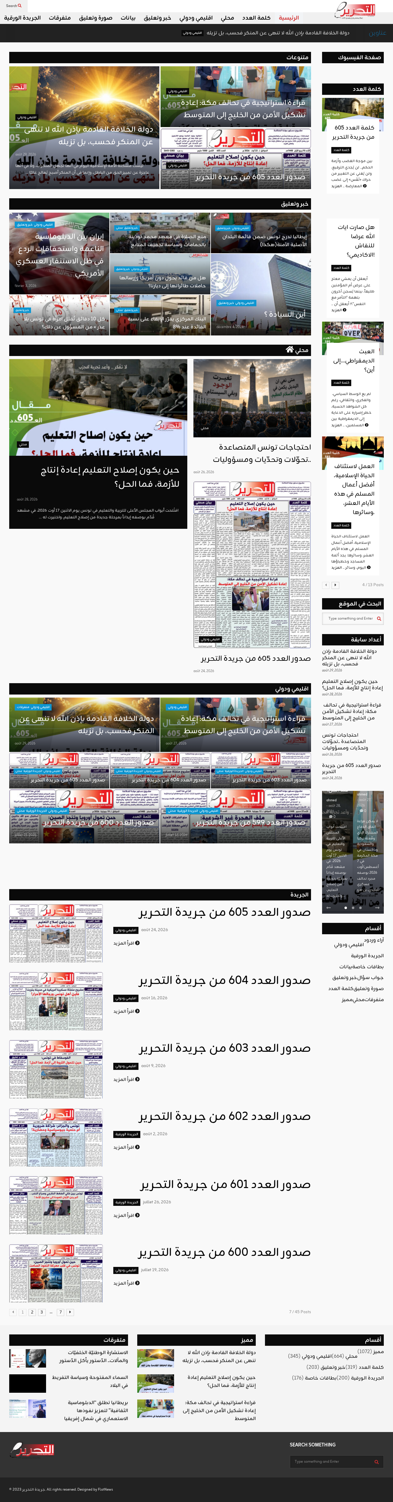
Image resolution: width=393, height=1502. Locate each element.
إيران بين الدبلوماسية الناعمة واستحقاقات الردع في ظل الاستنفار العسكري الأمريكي (60, 255)
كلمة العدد (256, 18)
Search (12, 6)
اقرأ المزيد (124, 943)
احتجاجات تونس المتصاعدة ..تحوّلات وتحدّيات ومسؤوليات (262, 454)
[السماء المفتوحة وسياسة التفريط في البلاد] (27, 1383)
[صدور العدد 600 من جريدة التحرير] (56, 1273)
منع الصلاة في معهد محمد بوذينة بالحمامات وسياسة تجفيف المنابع (167, 241)
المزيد (337, 310)
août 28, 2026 (27, 499)
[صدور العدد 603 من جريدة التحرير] (56, 1069)
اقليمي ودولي (196, 18)
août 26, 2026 (203, 472)
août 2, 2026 (155, 1134)
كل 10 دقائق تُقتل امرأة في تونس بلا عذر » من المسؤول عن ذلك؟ (64, 323)
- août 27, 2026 (333, 802)
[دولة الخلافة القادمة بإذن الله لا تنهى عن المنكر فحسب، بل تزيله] (155, 1358)
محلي (227, 18)
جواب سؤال (370, 978)
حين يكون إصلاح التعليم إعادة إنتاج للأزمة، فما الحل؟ (352, 685)
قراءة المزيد (21, 176)
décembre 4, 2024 (229, 327)
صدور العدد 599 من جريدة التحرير (250, 823)
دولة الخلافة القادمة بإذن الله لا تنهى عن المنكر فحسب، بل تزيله (206, 33)
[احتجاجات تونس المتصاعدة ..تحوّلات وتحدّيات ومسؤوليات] (252, 398)
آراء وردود (374, 940)
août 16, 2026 (154, 998)
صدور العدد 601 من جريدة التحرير (226, 1185)
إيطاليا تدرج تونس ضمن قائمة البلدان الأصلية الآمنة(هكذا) (264, 241)
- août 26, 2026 (364, 791)
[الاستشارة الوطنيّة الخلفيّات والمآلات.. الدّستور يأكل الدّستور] (27, 1358)
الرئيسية (289, 18)
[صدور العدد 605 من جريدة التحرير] (252, 564)
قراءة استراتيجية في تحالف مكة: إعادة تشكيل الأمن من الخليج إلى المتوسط (242, 109)
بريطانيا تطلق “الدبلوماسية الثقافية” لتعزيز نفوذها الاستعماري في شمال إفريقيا (96, 1411)
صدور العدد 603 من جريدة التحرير (270, 780)
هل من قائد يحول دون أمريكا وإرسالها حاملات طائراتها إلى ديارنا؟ (162, 282)
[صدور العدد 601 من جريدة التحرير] (56, 1205)
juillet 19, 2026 (25, 835)
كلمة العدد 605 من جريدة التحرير (354, 132)
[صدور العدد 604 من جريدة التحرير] (56, 1001)
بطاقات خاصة (368, 967)
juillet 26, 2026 (157, 1202)
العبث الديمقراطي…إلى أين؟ (354, 361)
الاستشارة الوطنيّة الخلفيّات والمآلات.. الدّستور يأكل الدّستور (94, 1357)
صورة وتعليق (96, 18)
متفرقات (60, 18)
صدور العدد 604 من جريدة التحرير (169, 780)
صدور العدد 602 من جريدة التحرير (225, 1117)
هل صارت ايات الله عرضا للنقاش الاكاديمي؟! (356, 241)
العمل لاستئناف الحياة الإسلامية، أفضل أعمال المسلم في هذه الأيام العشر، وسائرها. (354, 489)
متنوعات (297, 57)
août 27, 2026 (176, 743)
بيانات (128, 18)
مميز (347, 1000)
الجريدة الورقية (22, 18)
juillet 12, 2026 (176, 835)
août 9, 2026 (153, 1066)
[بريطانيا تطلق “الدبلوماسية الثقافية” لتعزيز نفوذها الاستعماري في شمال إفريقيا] (27, 1408)
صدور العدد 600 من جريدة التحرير (99, 823)
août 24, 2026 (203, 671)
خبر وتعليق (157, 18)
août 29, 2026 (25, 154)
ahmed (331, 794)
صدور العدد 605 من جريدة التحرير (250, 177)
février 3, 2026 (25, 286)
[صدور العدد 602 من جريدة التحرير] (56, 1137)
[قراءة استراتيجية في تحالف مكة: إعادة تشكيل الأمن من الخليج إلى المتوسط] (155, 1408)
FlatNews (105, 1490)
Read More (337, 896)
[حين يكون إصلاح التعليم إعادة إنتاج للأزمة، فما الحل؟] (98, 407)
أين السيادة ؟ (284, 315)
